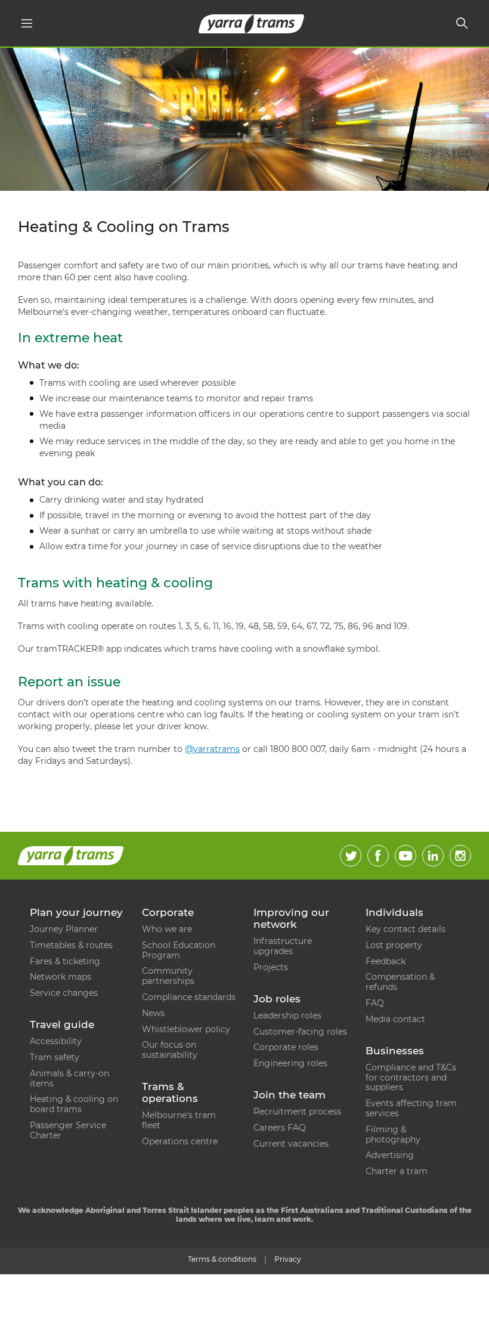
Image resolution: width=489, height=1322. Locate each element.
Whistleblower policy (186, 1029)
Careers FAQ (279, 1127)
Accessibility (56, 1041)
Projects (270, 967)
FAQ (375, 1003)
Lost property (394, 945)
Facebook (378, 855)
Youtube (405, 855)
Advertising (390, 1155)
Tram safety (54, 1057)
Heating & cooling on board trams (74, 1104)
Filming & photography (393, 1134)
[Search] (462, 23)
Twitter (350, 855)
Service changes (64, 992)
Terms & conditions (222, 1259)
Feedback (386, 961)
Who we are (167, 929)
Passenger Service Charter (68, 1130)
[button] (27, 23)
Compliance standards (189, 997)
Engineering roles (290, 1063)
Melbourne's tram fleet (179, 1120)
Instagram (460, 855)
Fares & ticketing (65, 961)
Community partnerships (168, 975)
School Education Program (178, 950)
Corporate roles (285, 1047)
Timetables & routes (71, 945)
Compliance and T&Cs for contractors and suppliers (411, 1077)
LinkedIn (433, 855)
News (153, 1013)
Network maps (60, 976)
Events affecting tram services (411, 1108)
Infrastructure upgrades (282, 946)
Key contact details (405, 929)
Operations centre (180, 1141)
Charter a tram (397, 1171)
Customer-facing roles (300, 1031)
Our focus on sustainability (169, 1049)
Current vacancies (291, 1143)
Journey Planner (64, 929)
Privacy (287, 1259)
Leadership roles (287, 1015)
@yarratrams (212, 749)
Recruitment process (297, 1111)
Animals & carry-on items (69, 1078)
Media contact (395, 1019)
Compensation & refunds (400, 981)
